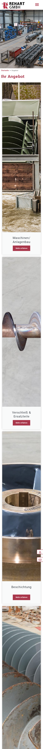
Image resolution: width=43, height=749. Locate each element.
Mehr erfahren (21, 248)
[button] (37, 5)
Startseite (5, 70)
